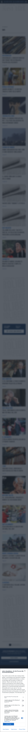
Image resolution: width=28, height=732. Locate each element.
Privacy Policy (22, 729)
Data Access (14, 729)
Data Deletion (6, 729)
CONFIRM (8, 724)
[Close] (25, 671)
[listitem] (14, 697)
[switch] (22, 700)
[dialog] (14, 700)
